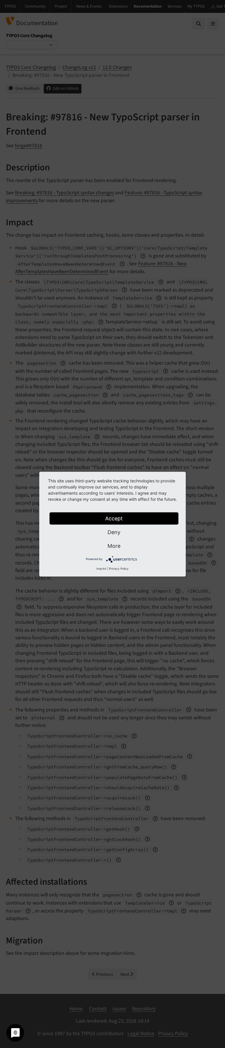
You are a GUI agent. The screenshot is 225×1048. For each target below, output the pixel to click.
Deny (114, 532)
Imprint (101, 568)
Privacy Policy (119, 568)
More (114, 546)
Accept (114, 518)
